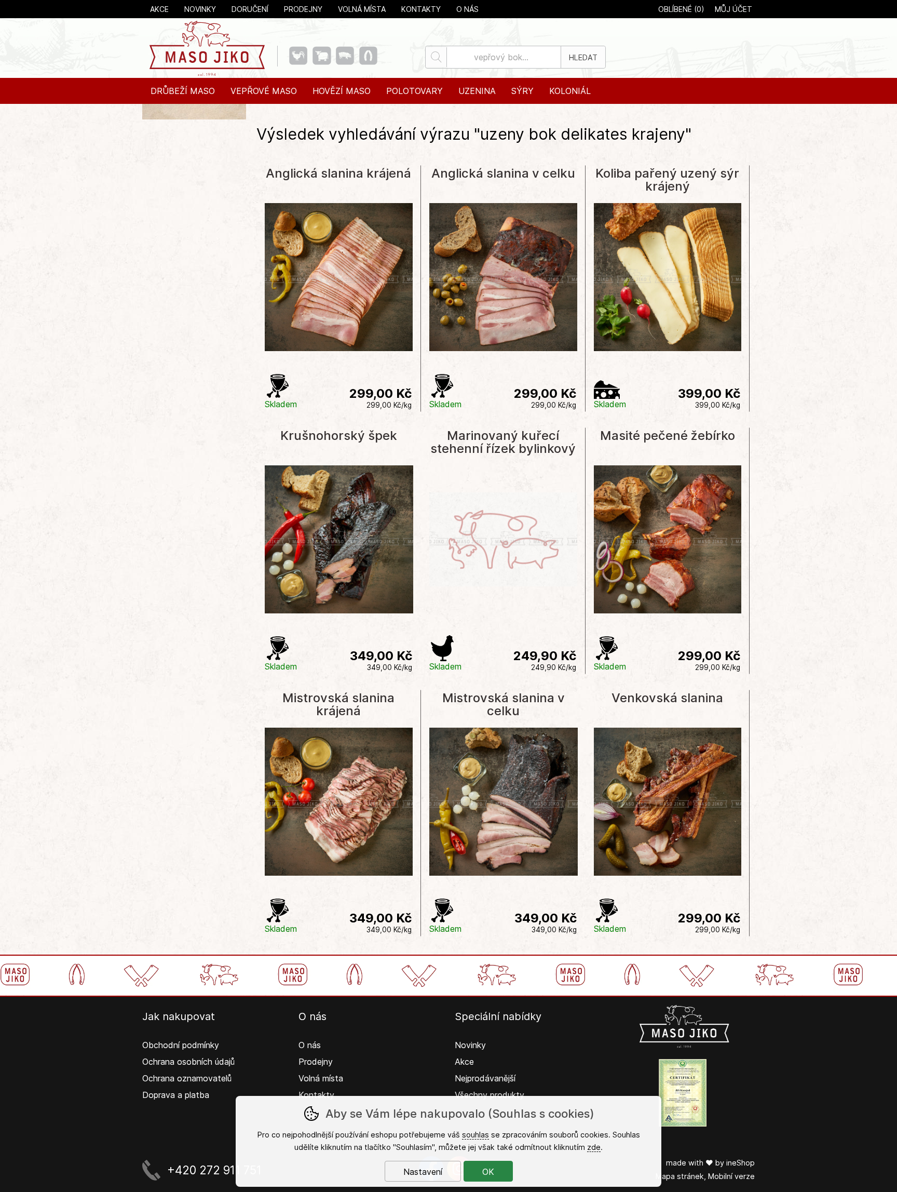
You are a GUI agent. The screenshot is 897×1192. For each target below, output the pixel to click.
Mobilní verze (731, 1176)
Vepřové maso (263, 91)
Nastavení (422, 1172)
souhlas (475, 1134)
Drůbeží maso (183, 91)
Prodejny (303, 9)
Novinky (200, 9)
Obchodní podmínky (180, 1045)
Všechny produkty (489, 1095)
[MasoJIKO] (207, 48)
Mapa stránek (680, 1176)
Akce (159, 9)
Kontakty (421, 9)
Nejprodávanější (486, 1078)
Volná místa (362, 9)
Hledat (583, 57)
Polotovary (414, 91)
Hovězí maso (341, 91)
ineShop (740, 1162)
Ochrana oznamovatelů (187, 1078)
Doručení (250, 9)
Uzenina (477, 91)
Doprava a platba (175, 1095)
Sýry (522, 91)
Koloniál (570, 91)
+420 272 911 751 (214, 1170)
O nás (467, 9)
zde (594, 1147)
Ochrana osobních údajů (188, 1061)
